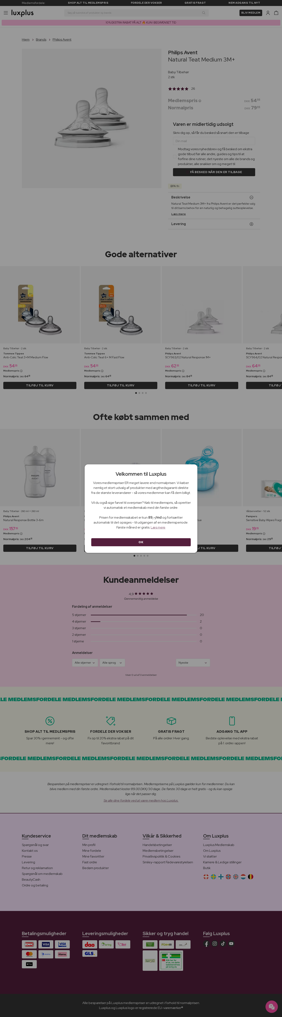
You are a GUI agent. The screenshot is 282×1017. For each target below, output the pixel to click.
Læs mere (158, 527)
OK (141, 542)
